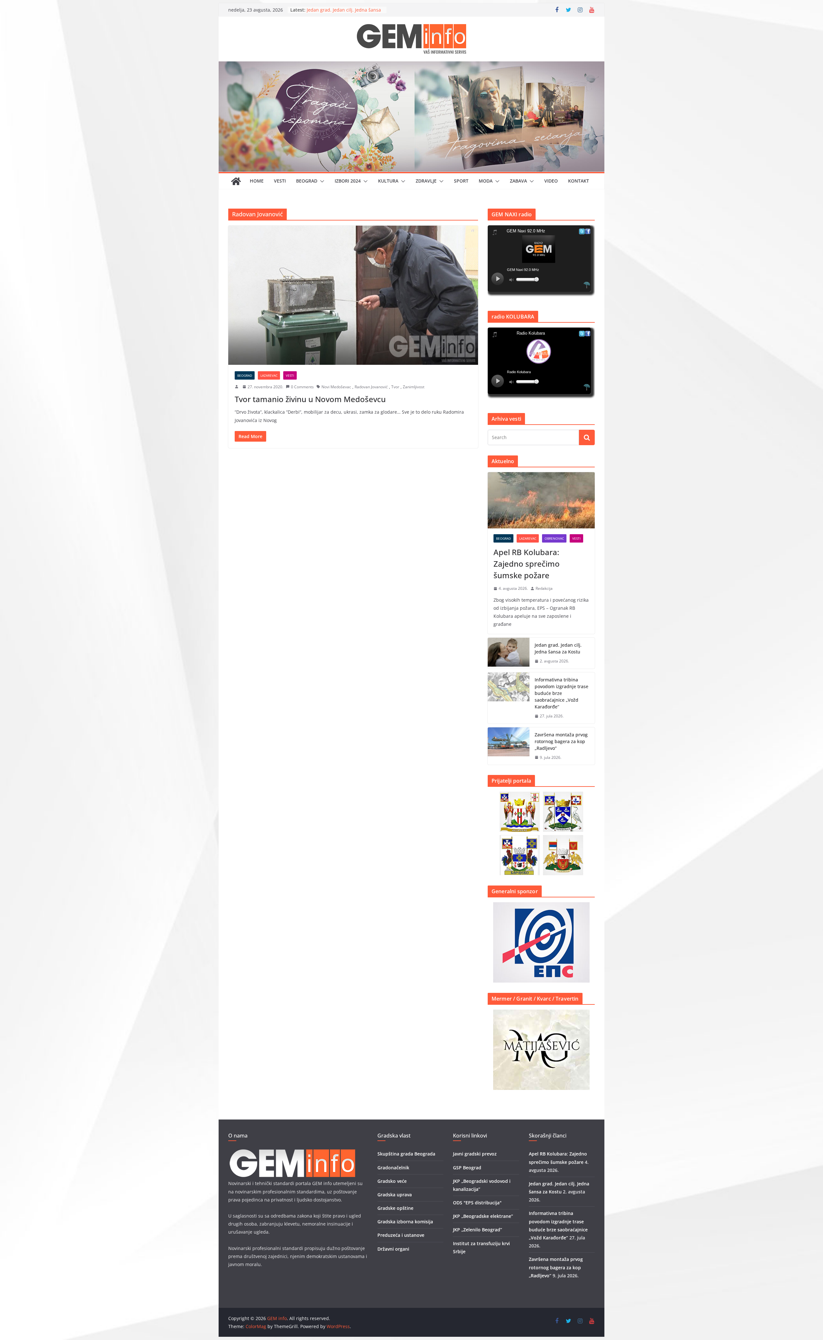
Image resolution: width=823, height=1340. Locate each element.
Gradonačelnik (393, 1168)
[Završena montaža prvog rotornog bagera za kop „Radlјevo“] (508, 746)
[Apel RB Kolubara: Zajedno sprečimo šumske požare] (541, 500)
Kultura (388, 181)
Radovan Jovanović (371, 387)
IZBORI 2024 (348, 181)
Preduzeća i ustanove (400, 1235)
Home (257, 181)
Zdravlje (426, 181)
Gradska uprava (394, 1195)
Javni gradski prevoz (475, 1154)
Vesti (280, 181)
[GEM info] (411, 65)
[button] (320, 181)
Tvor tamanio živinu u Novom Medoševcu (310, 399)
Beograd (306, 181)
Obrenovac (554, 538)
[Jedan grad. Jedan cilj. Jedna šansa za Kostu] (508, 653)
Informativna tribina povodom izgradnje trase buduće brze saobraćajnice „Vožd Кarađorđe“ (561, 693)
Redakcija (544, 588)
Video (551, 181)
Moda (486, 181)
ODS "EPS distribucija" (477, 1203)
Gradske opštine (395, 1208)
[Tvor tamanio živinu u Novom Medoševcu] (353, 295)
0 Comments (302, 387)
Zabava (518, 181)
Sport (461, 181)
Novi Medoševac (336, 387)
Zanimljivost (413, 387)
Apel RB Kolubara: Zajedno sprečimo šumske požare (526, 563)
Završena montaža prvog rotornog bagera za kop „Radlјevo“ (561, 741)
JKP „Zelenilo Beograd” (477, 1230)
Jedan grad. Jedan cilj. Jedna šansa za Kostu (558, 648)
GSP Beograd (467, 1168)
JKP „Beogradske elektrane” (483, 1216)
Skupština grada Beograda (406, 1154)
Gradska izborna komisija (405, 1222)
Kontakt (578, 181)
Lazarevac (268, 375)
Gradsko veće (392, 1181)
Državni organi (393, 1249)
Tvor (395, 387)
